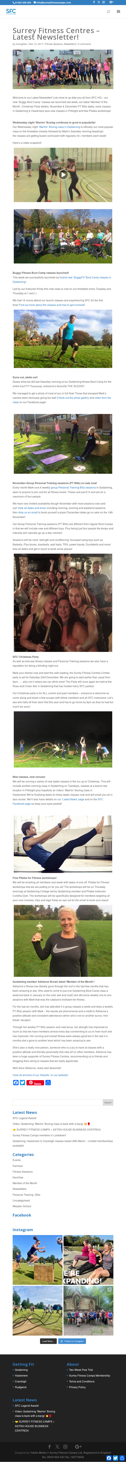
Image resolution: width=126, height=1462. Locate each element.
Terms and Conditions (81, 1381)
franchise (18, 1177)
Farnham (18, 1166)
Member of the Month (25, 1183)
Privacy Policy (77, 1387)
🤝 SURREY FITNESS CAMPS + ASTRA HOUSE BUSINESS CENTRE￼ (57, 1129)
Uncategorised (21, 1200)
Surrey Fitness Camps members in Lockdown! (39, 1135)
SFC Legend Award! (24, 1118)
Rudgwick (21, 1387)
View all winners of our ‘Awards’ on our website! (40, 1075)
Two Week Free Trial (81, 1370)
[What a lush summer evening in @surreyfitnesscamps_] (88, 1311)
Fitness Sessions (54, 44)
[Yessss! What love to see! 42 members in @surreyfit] (38, 1311)
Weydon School (22, 1206)
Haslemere (21, 1375)
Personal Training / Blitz (26, 1195)
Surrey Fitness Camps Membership (89, 1375)
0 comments (84, 44)
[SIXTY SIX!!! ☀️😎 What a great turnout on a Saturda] (38, 1260)
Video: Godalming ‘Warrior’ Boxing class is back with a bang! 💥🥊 (51, 1124)
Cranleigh (20, 1381)
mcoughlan (21, 44)
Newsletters (70, 44)
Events (17, 1160)
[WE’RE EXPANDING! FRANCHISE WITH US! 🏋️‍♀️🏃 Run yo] (88, 1260)
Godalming (21, 1370)
